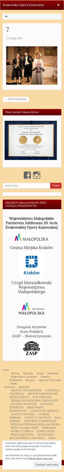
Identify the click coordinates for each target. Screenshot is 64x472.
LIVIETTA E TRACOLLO (37, 417)
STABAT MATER (46, 431)
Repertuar (9, 387)
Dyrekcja (28, 373)
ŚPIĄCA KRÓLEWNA (22, 434)
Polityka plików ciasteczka (40, 458)
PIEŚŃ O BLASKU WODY (25, 428)
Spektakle (24, 387)
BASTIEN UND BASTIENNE (26, 390)
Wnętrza (30, 380)
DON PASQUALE (16, 99)
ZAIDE (51, 438)
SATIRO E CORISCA (22, 431)
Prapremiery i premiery (24, 376)
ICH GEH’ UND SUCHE (24, 404)
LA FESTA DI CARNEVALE (44, 410)
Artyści (40, 373)
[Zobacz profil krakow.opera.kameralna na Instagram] (37, 175)
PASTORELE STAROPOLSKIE (40, 421)
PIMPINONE (49, 428)
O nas (6, 370)
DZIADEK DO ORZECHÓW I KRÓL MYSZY (34, 400)
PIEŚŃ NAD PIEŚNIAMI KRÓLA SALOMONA (35, 424)
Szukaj (55, 185)
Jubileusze (53, 373)
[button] (31, 140)
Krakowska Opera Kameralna (23, 5)
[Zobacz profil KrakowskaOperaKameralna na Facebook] (27, 175)
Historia (15, 373)
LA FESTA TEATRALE (23, 414)
